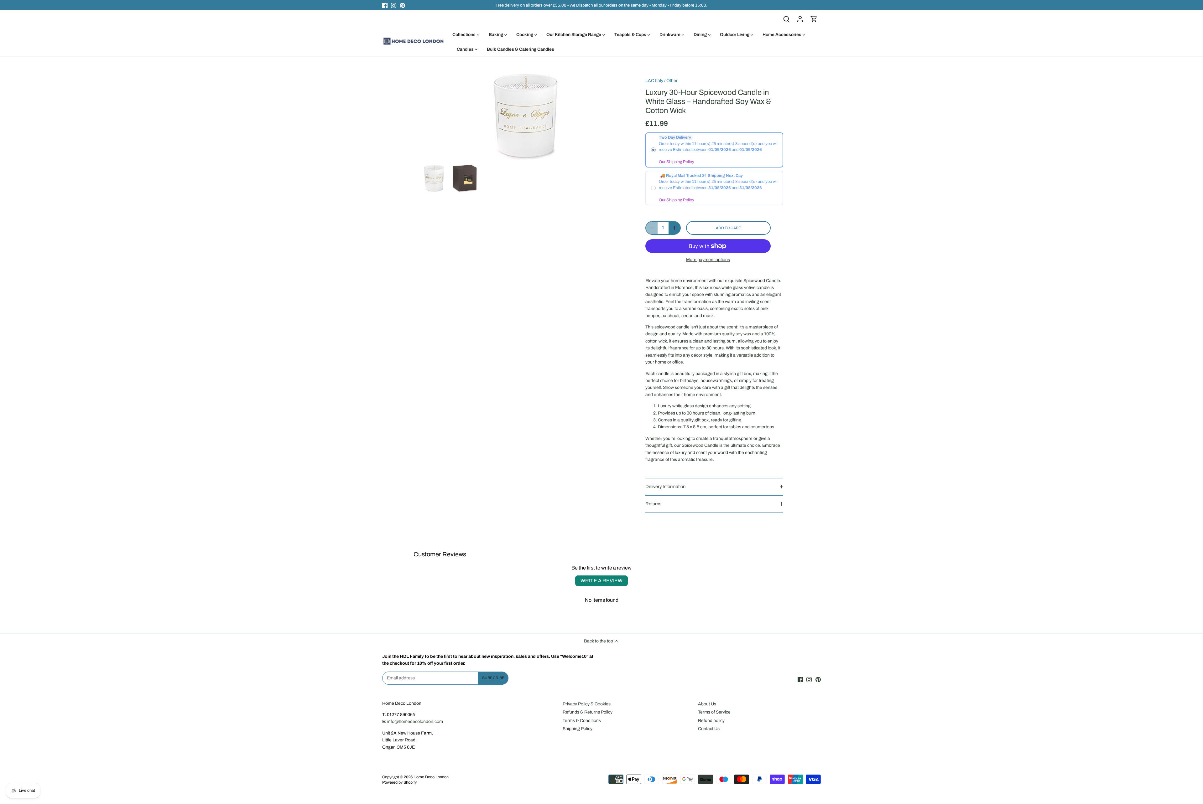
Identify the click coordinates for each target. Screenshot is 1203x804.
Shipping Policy (577, 728)
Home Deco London (431, 777)
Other (672, 80)
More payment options (708, 259)
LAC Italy (654, 80)
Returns (653, 503)
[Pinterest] (402, 5)
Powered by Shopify (399, 782)
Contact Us (709, 728)
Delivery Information (665, 486)
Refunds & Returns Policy (587, 712)
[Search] (786, 19)
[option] (434, 178)
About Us (707, 704)
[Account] (800, 19)
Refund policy (711, 720)
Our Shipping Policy (676, 162)
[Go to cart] (814, 19)
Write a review (601, 580)
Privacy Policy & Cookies (587, 704)
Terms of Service (714, 712)
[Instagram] (393, 5)
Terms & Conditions (582, 720)
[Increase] (674, 227)
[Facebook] (385, 5)
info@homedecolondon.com (415, 721)
